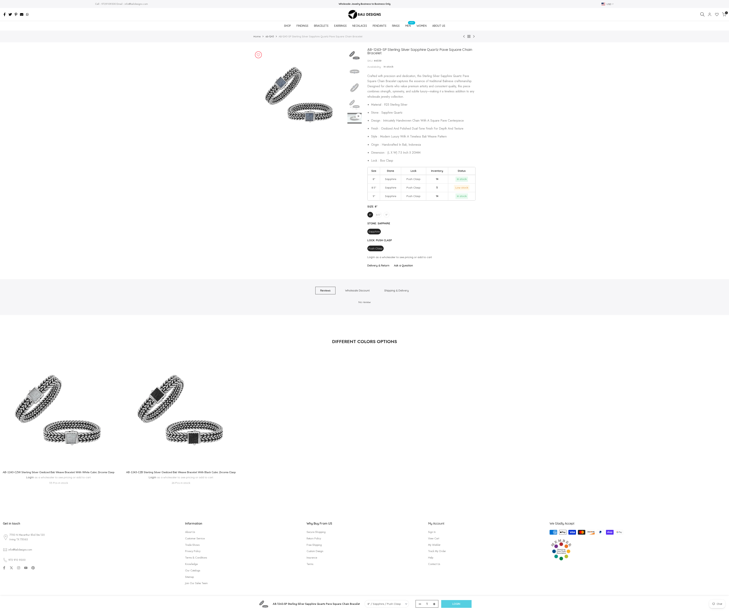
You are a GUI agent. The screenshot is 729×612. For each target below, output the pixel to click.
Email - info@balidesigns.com (132, 4)
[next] (338, 94)
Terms (310, 564)
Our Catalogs (192, 570)
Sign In (432, 532)
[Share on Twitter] (10, 14)
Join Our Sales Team (196, 583)
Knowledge (191, 564)
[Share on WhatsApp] (27, 14)
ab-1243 (269, 36)
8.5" (378, 214)
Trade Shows (192, 545)
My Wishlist (434, 545)
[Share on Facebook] (4, 14)
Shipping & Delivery (396, 290)
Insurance (312, 557)
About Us (190, 532)
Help (430, 557)
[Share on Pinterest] (16, 14)
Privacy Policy (192, 551)
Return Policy (314, 538)
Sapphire (374, 231)
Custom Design (315, 551)
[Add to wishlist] (258, 54)
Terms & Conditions (196, 557)
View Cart (433, 538)
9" (386, 214)
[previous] (261, 94)
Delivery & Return (378, 265)
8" (370, 214)
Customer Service (195, 538)
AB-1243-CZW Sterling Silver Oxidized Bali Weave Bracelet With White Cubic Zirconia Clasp (58, 472)
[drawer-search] (702, 14)
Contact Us (434, 564)
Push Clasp (375, 248)
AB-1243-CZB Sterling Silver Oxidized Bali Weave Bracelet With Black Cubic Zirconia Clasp (181, 472)
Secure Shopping (316, 532)
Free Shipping (314, 545)
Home (257, 36)
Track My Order (437, 551)
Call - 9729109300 (105, 4)
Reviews (325, 290)
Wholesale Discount (357, 290)
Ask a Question (403, 265)
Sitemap (189, 577)
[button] (58, 456)
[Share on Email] (21, 14)
